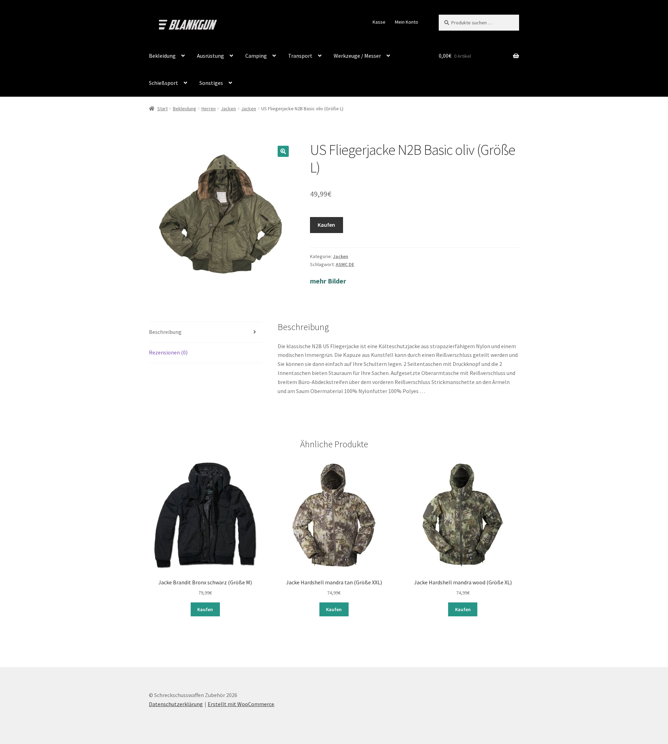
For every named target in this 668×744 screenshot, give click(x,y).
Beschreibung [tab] (165, 331)
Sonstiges (211, 82)
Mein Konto (406, 22)
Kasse (379, 22)
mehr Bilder (328, 281)
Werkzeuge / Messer (357, 55)
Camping (256, 55)
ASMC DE (345, 264)
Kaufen (326, 224)
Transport (300, 55)
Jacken (228, 108)
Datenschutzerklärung (176, 704)
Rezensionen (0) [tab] (168, 352)
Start (162, 108)
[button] (283, 151)
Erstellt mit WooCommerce (241, 704)
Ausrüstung (210, 55)
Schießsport (163, 82)
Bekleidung (162, 55)
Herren (208, 108)
